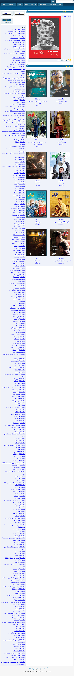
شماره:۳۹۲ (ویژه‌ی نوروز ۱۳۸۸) (18, 618)
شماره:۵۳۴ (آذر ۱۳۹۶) (20, 288)
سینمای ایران (53, 4)
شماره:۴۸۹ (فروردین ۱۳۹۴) (19, 392)
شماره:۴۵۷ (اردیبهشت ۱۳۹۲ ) (18, 465)
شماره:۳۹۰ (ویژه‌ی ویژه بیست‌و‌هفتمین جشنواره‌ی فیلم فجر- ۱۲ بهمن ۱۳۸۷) (13, 623)
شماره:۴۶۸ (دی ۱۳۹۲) (20, 441)
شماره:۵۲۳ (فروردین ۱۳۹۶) (19, 312)
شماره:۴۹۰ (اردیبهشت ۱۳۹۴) (18, 390)
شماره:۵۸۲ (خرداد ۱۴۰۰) (19, 191)
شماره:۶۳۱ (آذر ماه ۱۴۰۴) (19, 47)
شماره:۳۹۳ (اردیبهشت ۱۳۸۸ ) (18, 615)
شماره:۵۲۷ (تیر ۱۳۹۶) (20, 303)
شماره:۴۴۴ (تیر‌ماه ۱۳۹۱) (19, 496)
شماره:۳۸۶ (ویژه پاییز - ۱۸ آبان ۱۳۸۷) (16, 633)
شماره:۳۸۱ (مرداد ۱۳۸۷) (19, 646)
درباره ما (29, 668)
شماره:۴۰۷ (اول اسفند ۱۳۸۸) (18, 584)
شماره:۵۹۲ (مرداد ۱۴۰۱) (19, 168)
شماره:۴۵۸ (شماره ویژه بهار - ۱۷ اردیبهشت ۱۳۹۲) (13, 463)
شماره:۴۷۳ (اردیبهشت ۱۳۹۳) (18, 427)
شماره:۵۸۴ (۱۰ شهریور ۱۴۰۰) (18, 186)
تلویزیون (33, 4)
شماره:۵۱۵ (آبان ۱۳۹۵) (19, 330)
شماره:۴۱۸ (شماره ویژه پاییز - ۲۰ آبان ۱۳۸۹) (15, 558)
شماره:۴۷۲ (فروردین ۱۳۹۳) (19, 429)
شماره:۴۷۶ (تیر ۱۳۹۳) (20, 421)
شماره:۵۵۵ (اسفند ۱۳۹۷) (19, 241)
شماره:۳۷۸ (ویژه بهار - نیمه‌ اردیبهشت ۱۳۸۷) (14, 653)
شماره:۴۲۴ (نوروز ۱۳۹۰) (19, 542)
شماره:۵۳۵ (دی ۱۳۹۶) (19, 286)
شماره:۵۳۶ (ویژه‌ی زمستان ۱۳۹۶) (17, 283)
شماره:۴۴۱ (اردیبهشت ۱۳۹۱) (18, 502)
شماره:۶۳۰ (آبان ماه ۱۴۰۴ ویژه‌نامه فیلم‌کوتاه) (14, 49)
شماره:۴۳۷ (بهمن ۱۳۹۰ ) (19, 511)
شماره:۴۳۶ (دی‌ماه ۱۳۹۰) (19, 514)
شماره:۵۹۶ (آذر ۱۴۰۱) (20, 160)
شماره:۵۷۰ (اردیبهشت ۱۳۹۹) (18, 208)
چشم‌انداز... (61, 103)
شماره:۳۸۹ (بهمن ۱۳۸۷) (19, 626)
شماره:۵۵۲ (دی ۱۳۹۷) (19, 248)
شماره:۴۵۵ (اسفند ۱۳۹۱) (19, 469)
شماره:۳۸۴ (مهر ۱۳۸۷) (20, 637)
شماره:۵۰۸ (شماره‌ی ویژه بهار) (18, 345)
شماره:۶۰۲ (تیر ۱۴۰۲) (20, 142)
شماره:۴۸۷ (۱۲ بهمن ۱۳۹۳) (18, 396)
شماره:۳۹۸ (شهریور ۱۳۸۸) (19, 604)
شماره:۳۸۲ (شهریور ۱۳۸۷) (19, 644)
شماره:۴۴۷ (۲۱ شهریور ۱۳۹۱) (18, 489)
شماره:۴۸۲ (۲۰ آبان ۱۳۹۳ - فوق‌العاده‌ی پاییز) (14, 407)
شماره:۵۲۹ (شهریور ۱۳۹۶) (19, 299)
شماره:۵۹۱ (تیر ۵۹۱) (20, 171)
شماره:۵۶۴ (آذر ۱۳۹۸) (20, 221)
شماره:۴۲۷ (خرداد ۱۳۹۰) (19, 536)
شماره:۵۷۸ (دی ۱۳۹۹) (20, 199)
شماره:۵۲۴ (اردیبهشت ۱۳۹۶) (18, 310)
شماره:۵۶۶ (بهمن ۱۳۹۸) (19, 217)
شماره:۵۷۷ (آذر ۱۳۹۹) (20, 202)
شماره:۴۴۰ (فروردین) (20, 505)
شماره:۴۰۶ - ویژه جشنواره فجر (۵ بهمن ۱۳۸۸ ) (14, 587)
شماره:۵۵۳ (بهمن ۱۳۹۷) (19, 246)
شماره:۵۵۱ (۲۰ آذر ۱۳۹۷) (19, 250)
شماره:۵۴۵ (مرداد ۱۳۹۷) (19, 264)
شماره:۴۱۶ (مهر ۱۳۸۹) (20, 562)
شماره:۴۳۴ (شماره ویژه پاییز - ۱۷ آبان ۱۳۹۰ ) (15, 518)
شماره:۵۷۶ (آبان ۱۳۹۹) (19, 204)
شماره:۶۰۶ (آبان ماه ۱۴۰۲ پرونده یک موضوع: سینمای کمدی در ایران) (14, 127)
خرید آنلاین (12, 4)
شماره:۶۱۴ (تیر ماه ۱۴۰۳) (19, 100)
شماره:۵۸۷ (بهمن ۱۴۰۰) (19, 179)
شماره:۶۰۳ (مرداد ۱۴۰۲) (19, 140)
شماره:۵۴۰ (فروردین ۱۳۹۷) (19, 275)
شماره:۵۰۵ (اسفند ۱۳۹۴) (19, 352)
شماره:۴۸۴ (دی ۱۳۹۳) (20, 403)
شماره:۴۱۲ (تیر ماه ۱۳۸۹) (19, 573)
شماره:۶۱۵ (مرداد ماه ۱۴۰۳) (18, 98)
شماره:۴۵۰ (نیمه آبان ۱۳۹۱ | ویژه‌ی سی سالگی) (14, 483)
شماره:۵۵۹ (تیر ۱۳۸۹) (20, 233)
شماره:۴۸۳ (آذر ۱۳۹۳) (20, 405)
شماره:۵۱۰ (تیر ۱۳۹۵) (20, 341)
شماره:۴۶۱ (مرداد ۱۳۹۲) (19, 456)
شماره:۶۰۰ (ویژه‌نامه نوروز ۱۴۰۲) (17, 146)
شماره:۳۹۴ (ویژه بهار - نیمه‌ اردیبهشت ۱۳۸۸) (14, 613)
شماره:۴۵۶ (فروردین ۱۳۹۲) (19, 467)
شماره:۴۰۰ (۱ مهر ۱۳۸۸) (19, 600)
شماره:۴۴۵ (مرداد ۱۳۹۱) (19, 494)
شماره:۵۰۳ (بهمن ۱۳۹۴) (19, 359)
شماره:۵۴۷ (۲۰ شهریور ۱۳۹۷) (18, 259)
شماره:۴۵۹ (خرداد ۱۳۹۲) (19, 460)
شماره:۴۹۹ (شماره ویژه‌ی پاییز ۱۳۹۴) (16, 368)
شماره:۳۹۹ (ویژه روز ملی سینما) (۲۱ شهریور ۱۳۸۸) (13, 602)
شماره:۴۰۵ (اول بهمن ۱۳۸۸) (18, 589)
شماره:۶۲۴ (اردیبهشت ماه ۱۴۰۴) (17, 64)
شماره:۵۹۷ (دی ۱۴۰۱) (20, 157)
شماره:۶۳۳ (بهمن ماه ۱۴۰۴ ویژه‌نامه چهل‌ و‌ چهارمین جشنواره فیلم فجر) (15, 41)
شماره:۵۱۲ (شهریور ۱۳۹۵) (19, 337)
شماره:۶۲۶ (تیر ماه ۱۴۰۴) (19, 60)
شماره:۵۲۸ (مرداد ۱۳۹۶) (19, 301)
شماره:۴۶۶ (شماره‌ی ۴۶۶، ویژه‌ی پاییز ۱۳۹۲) (14, 445)
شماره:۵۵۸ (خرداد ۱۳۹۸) (19, 235)
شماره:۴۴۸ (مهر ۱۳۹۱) (20, 487)
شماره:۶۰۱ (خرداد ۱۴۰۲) (19, 144)
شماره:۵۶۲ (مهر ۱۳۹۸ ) (19, 226)
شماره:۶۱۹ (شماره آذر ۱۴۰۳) (18, 84)
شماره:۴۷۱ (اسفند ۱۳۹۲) (19, 432)
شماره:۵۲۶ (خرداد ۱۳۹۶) (19, 306)
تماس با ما (26, 668)
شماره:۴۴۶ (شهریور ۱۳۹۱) (19, 491)
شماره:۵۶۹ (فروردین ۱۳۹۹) (19, 210)
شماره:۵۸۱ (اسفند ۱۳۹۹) (19, 193)
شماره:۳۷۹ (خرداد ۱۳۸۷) (19, 651)
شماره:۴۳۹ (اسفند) (20, 507)
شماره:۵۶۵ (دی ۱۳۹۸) (19, 219)
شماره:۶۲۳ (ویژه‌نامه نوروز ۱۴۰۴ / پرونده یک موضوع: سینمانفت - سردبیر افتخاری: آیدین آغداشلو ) (14, 69)
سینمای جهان (42, 4)
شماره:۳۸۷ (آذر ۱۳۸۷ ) (19, 631)
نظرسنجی (33, 668)
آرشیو (26, 4)
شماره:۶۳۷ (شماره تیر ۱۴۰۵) (18, 29)
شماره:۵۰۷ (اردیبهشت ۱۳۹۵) (18, 348)
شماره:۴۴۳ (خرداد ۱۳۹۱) (19, 498)
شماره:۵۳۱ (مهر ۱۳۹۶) (20, 295)
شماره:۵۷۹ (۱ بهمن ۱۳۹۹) (19, 197)
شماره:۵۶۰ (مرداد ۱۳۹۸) (19, 230)
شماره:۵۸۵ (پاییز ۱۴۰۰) (19, 184)
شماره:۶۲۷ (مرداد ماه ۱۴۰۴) (18, 58)
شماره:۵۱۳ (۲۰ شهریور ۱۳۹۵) (18, 334)
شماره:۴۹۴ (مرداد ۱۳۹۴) (19, 381)
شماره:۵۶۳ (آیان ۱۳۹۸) (19, 224)
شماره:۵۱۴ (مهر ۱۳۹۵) (20, 332)
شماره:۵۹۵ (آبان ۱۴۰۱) (20, 162)
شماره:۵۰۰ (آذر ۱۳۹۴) (20, 365)
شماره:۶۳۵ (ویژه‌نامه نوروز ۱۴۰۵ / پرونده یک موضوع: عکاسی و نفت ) (14, 34)
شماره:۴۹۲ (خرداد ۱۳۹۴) (19, 385)
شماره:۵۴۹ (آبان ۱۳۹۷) (19, 255)
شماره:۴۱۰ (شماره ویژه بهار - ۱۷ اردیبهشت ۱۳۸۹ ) (13, 578)
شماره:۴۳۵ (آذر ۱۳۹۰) (20, 516)
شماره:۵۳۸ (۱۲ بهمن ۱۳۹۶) (18, 279)
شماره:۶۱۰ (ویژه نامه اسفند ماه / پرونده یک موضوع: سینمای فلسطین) (15, 112)
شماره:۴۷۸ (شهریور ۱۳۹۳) (19, 416)
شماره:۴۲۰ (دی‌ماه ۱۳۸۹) (19, 553)
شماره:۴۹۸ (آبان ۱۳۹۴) (20, 370)
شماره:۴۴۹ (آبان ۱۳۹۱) (20, 485)
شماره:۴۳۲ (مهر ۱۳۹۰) (20, 522)
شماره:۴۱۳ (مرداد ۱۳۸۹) (19, 571)
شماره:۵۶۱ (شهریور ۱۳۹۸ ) (18, 228)
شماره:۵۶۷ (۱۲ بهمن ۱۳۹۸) (18, 215)
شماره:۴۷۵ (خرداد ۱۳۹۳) (19, 423)
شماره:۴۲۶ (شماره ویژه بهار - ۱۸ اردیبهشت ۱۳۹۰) (13, 538)
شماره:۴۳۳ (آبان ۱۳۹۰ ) (19, 520)
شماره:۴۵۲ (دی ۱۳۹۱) (20, 478)
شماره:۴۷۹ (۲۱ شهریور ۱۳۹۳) (18, 414)
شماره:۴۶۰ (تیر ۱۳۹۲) (20, 458)
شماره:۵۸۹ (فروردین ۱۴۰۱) (19, 175)
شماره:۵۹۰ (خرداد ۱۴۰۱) (19, 173)
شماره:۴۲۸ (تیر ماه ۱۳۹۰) (19, 533)
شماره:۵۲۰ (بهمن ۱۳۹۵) (19, 319)
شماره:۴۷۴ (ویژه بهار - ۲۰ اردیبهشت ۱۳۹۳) (15, 425)
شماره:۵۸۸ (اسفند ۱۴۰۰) (19, 177)
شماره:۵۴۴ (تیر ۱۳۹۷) (20, 266)
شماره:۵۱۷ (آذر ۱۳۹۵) (20, 325)
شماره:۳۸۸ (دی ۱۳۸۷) (20, 629)
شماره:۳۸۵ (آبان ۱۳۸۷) (19, 635)
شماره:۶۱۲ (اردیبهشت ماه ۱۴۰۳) (17, 104)
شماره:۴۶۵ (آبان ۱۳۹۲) (20, 447)
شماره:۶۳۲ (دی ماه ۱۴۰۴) (19, 44)
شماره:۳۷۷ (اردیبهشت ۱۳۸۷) (18, 655)
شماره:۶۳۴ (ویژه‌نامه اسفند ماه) (17, 38)
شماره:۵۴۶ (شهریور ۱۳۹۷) (19, 261)
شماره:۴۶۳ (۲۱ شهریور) (19, 452)
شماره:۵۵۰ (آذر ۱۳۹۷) (20, 252)
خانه (60, 4)
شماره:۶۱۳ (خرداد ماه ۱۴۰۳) (18, 102)
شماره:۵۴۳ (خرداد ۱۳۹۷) (19, 268)
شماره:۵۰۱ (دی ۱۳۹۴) (20, 363)
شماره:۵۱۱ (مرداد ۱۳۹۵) (19, 339)
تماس (4, 4)
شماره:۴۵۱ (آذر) (21, 480)
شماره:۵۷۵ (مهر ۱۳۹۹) (19, 206)
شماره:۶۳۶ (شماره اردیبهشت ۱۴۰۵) (16, 31)
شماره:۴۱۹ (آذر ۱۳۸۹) (20, 556)
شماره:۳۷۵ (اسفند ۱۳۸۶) (19, 660)
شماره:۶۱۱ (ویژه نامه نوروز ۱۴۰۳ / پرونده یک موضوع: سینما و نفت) (14, 107)
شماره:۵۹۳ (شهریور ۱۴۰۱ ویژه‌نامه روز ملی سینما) (13, 166)
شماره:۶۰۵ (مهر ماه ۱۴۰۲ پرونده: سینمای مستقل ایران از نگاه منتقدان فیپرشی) (13, 132)
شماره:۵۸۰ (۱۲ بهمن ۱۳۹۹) (19, 195)
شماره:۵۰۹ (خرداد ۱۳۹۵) (19, 343)
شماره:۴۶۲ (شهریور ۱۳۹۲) (19, 454)
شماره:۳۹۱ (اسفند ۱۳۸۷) (19, 620)
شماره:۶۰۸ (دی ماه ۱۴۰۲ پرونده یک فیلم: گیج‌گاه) (13, 120)
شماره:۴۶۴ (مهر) (21, 449)
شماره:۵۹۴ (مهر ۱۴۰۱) (20, 164)
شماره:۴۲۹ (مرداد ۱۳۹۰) (19, 531)
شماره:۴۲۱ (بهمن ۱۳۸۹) (19, 551)
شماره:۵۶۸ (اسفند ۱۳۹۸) (19, 213)
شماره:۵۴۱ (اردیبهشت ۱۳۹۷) (18, 272)
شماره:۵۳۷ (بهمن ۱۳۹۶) (19, 281)
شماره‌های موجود (7, 22)
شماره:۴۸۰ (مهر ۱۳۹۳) (20, 412)
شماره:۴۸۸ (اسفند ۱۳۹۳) (19, 394)
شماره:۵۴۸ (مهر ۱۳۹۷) (19, 257)
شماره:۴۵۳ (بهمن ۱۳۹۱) (19, 476)
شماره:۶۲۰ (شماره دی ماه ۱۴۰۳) (17, 82)
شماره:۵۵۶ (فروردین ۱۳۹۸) (18, 239)
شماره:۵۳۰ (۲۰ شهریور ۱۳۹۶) (18, 297)
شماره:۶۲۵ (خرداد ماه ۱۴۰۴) (18, 62)
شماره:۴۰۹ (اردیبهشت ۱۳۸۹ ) (18, 580)
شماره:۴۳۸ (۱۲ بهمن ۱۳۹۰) (19, 509)
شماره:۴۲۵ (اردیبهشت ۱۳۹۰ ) (18, 540)
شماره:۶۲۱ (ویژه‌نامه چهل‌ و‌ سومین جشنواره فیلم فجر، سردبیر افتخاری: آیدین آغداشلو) (14, 79)
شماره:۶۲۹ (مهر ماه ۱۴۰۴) (19, 51)
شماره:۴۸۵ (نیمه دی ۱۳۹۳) (18, 401)
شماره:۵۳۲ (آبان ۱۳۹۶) (19, 292)
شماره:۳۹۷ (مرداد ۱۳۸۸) (19, 606)
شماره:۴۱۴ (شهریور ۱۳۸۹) (19, 569)
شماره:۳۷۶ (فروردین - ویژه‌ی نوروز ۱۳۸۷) (15, 657)
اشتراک (20, 4)
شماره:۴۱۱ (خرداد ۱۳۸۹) (19, 576)
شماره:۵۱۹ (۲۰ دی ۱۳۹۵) (19, 321)
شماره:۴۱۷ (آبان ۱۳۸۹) (20, 560)
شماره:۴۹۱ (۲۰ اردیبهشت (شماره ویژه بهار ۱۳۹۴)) (13, 387)
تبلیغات (37, 668)
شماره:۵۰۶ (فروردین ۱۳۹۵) (19, 350)
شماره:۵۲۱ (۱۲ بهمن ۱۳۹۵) (19, 317)
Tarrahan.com (40, 673)
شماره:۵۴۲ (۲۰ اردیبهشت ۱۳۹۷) (17, 270)
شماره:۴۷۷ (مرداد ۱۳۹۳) (19, 418)
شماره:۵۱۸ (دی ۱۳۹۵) (20, 323)
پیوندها (43, 668)
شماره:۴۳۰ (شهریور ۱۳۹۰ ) (19, 529)
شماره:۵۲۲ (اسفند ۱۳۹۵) (19, 314)
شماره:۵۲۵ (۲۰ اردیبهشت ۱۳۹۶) (17, 308)
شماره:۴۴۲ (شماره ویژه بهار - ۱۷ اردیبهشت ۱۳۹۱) (13, 500)
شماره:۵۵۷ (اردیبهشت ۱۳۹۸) (18, 237)
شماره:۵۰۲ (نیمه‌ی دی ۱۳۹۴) (18, 361)
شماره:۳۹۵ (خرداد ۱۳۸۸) (19, 611)
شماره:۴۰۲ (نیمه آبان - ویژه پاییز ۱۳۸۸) (16, 595)
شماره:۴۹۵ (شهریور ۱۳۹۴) (19, 379)
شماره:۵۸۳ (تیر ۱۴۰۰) (20, 188)
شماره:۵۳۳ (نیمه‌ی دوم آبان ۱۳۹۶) (17, 290)
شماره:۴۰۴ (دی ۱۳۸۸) (20, 591)
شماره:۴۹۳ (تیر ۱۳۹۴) (20, 383)
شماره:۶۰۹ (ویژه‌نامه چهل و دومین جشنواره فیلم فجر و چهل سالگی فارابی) (14, 116)
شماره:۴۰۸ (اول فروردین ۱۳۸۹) (18, 582)
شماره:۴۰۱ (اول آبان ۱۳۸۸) (19, 598)
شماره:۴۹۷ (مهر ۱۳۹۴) (20, 372)
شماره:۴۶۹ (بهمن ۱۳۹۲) (19, 438)
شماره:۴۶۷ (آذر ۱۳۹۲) (20, 443)
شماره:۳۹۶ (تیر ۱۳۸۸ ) (20, 609)
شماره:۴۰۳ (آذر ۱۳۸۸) (20, 593)
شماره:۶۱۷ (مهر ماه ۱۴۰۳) (19, 91)
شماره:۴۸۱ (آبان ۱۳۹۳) (20, 410)
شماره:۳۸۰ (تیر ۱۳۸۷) (20, 649)
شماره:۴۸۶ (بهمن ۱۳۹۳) (19, 398)
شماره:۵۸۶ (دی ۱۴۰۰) (20, 182)
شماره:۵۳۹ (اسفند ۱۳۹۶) (19, 277)
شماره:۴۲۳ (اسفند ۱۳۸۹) (19, 545)
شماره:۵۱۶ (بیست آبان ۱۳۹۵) (18, 328)
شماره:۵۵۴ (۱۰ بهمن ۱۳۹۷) (18, 244)
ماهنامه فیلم (32, 669)
